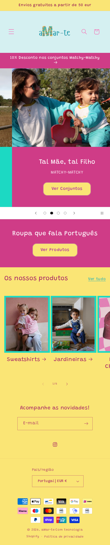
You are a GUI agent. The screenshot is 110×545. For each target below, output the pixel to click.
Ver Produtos (55, 250)
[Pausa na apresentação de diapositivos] (104, 213)
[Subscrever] (86, 423)
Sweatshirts (23, 359)
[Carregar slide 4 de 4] (65, 213)
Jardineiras (70, 359)
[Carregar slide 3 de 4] (58, 213)
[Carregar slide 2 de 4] (51, 213)
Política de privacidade (64, 536)
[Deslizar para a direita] (67, 384)
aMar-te (47, 529)
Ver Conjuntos (55, 189)
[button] (11, 32)
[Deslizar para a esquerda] (43, 384)
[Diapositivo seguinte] (74, 213)
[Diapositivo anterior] (36, 213)
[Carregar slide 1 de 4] (45, 213)
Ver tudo (97, 279)
